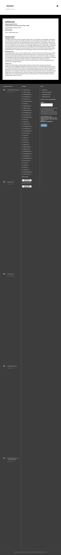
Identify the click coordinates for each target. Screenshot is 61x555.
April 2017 (25, 169)
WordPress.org (46, 96)
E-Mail (42, 102)
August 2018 (26, 133)
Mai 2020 (25, 103)
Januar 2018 (26, 149)
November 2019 (27, 112)
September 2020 (27, 101)
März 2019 (25, 121)
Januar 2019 (26, 124)
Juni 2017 (25, 165)
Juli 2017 (25, 162)
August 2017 (26, 160)
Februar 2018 (26, 146)
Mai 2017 (25, 167)
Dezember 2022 (27, 94)
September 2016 (27, 171)
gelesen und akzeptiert (47, 121)
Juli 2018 (25, 135)
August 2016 (26, 174)
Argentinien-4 (12, 366)
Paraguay (11, 274)
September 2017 (27, 158)
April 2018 (25, 142)
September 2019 (27, 117)
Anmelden (44, 90)
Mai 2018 (25, 140)
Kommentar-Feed (46, 94)
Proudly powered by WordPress (21, 552)
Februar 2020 (26, 105)
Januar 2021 (26, 99)
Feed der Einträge (46, 92)
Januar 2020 (26, 108)
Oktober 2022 (26, 96)
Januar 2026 (26, 90)
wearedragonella (14, 90)
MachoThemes (43, 552)
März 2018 (25, 144)
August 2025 (26, 92)
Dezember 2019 (27, 110)
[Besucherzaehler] (27, 180)
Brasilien (11, 182)
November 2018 (27, 126)
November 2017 (27, 153)
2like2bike (10, 6)
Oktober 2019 (26, 115)
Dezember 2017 (27, 151)
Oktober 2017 (26, 156)
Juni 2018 (25, 137)
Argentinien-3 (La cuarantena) (13, 459)
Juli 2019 (25, 119)
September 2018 (27, 130)
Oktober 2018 (26, 128)
